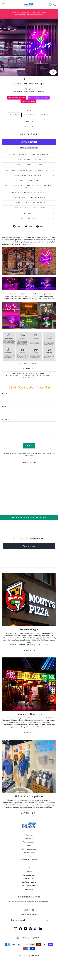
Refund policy (29, 853)
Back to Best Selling (31, 517)
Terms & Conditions (29, 849)
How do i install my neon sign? (29, 198)
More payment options (29, 148)
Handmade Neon (29, 875)
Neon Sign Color (29, 878)
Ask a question (29, 218)
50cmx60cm (14, 115)
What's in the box (29, 180)
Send (29, 445)
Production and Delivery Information (28, 154)
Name (4, 394)
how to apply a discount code (29, 203)
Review (29, 856)
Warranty (29, 213)
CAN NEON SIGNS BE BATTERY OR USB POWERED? (29, 170)
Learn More (29, 650)
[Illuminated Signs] (29, 599)
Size (29, 110)
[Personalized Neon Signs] (29, 684)
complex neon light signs (12, 802)
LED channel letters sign (39, 800)
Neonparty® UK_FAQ (29, 364)
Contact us (29, 369)
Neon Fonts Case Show (29, 882)
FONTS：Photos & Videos (29, 160)
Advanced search (29, 842)
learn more (29, 813)
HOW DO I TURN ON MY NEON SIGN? (29, 192)
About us (29, 835)
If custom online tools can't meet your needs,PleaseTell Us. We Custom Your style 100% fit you (29, 375)
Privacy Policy (41, 453)
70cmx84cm (44, 115)
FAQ (29, 868)
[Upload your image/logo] (29, 766)
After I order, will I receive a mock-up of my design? (29, 186)
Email (5, 406)
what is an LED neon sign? (29, 175)
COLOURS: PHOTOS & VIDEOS (29, 165)
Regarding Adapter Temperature (29, 208)
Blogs (29, 845)
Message (6, 419)
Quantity (29, 122)
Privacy (29, 871)
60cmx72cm (29, 115)
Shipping (25, 92)
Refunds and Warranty (29, 860)
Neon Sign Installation (29, 885)
